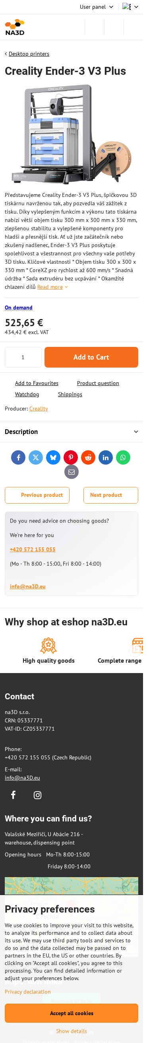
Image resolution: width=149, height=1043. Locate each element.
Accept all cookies (71, 1013)
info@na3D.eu (28, 586)
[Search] (94, 27)
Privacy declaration (28, 991)
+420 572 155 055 (33, 549)
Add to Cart (91, 357)
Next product (106, 494)
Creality (38, 408)
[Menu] (133, 27)
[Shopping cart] (114, 27)
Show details (71, 1031)
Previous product (42, 494)
